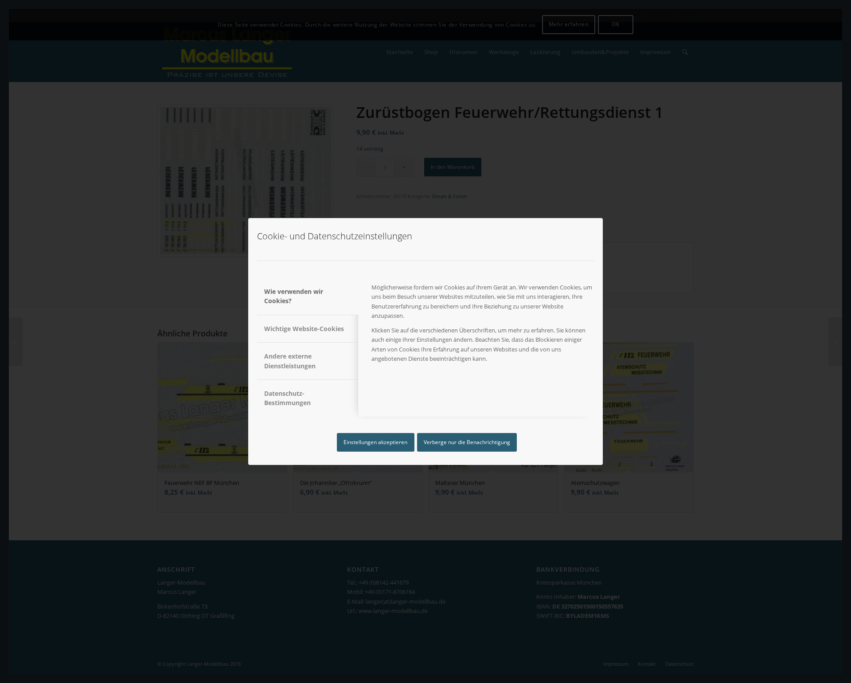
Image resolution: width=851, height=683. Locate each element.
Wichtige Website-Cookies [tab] (304, 328)
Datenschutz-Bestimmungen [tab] (287, 398)
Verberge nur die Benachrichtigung (467, 442)
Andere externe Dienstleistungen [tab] (290, 361)
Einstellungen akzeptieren (375, 442)
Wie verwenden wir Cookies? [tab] (293, 296)
